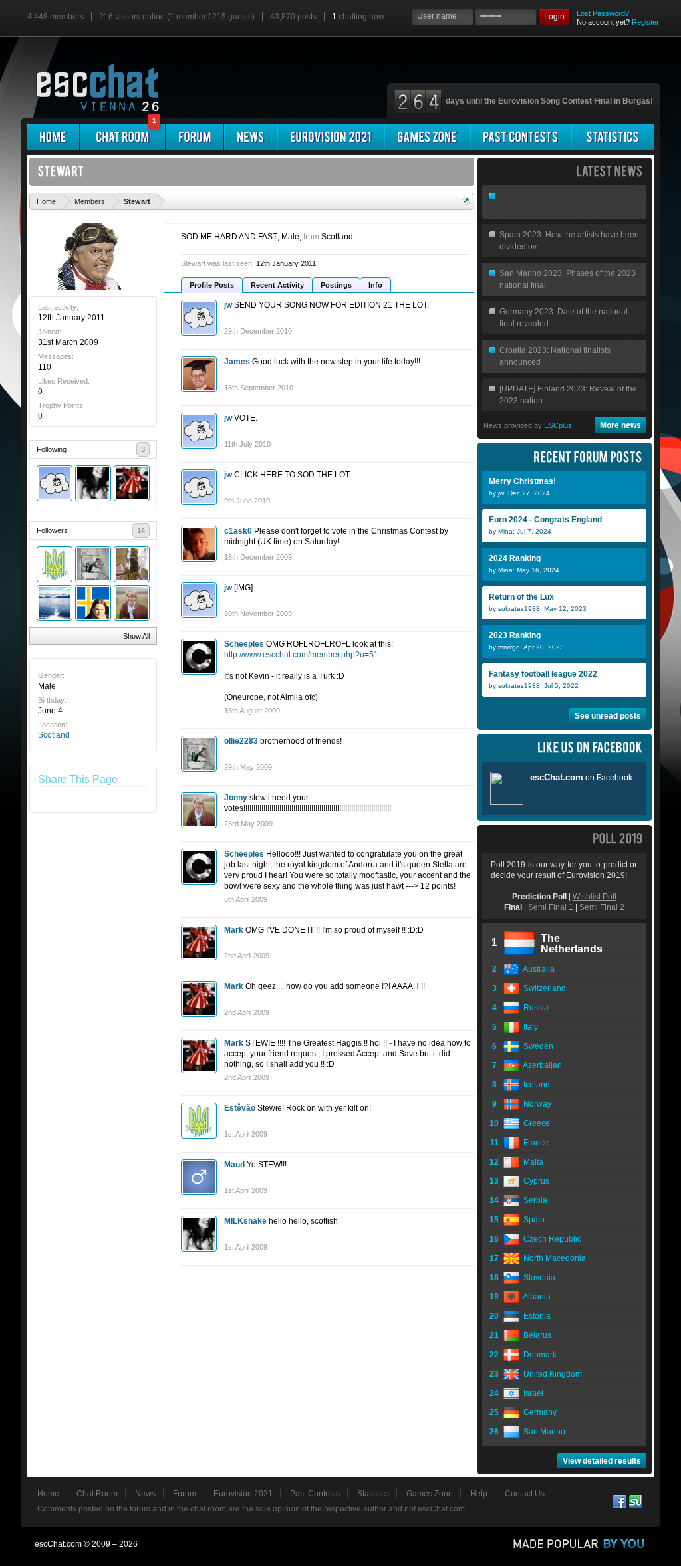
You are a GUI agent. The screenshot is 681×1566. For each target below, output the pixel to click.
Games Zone (429, 1493)
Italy (528, 1027)
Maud (234, 1164)
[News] (250, 137)
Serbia (533, 1200)
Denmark (538, 1354)
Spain (532, 1219)
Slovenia (537, 1277)
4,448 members (55, 16)
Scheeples (244, 644)
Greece (534, 1123)
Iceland (534, 1084)
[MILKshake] (93, 483)
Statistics (373, 1493)
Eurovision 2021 (243, 1493)
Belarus (535, 1335)
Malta (531, 1162)
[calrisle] (93, 603)
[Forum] (194, 137)
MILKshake (245, 1221)
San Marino (542, 1431)
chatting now (358, 16)
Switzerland (542, 988)
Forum (184, 1493)
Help (478, 1493)
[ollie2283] (93, 564)
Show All (136, 636)
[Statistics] (612, 137)
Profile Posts (212, 285)
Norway (535, 1104)
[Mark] (132, 483)
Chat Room (97, 1493)
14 (141, 530)
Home (48, 1493)
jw (228, 305)
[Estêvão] (54, 564)
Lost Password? (603, 13)
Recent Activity (277, 285)
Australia (537, 969)
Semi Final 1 (550, 907)
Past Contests (315, 1493)
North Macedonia (552, 1258)
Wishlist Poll (594, 896)
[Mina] (132, 564)
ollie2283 (241, 741)
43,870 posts (293, 16)
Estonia (535, 1316)
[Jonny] (132, 603)
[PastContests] (520, 137)
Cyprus (534, 1181)
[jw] (54, 483)
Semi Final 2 (601, 907)
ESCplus (558, 425)
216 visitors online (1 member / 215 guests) (177, 16)
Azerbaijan (540, 1065)
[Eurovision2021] (330, 137)
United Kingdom (550, 1374)
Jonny (235, 797)
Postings (336, 285)
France (534, 1142)
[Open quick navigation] (466, 201)
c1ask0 (238, 531)
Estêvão (239, 1108)
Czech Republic (550, 1239)
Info (375, 285)
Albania (535, 1296)
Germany (538, 1412)
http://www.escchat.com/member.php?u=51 (301, 654)
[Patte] (54, 603)
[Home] (53, 137)
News (145, 1493)
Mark (233, 930)
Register (645, 22)
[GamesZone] (427, 137)
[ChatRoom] (122, 137)
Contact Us (525, 1493)
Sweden (536, 1046)
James (237, 361)
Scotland (54, 735)
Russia (534, 1007)
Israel (531, 1393)
